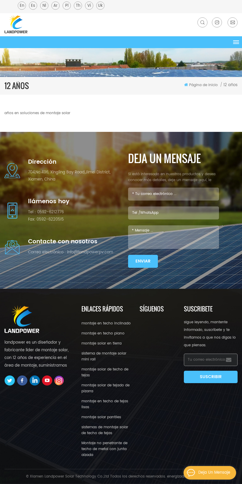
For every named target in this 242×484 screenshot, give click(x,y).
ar (55, 6)
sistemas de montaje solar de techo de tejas (104, 430)
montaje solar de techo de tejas (104, 372)
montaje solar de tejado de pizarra (105, 388)
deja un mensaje (214, 473)
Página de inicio (203, 85)
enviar (143, 261)
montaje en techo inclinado (106, 323)
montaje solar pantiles (101, 417)
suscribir (211, 376)
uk (100, 6)
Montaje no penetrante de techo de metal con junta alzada (104, 449)
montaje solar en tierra (101, 343)
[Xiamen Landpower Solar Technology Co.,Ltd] (15, 24)
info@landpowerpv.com (90, 252)
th (78, 6)
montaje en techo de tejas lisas (104, 404)
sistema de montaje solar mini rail (103, 356)
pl (66, 6)
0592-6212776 (50, 212)
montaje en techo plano (103, 333)
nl (44, 6)
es (33, 6)
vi (89, 6)
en (22, 6)
